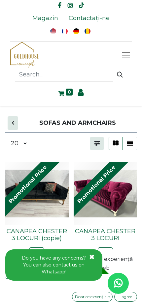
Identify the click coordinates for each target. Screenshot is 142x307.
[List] (130, 143)
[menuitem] (45, 18)
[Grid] (116, 143)
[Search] (120, 74)
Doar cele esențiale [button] (92, 296)
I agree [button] (126, 296)
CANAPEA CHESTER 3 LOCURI (105, 235)
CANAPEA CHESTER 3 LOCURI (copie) (37, 235)
